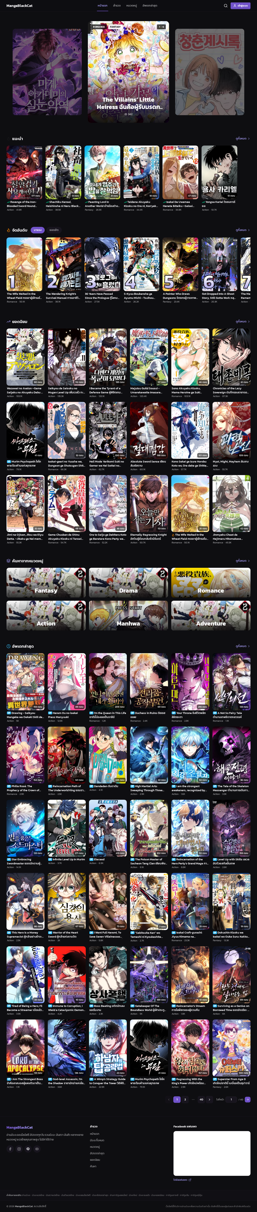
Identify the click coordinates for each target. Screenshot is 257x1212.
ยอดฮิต (54, 230)
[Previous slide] (14, 71)
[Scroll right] (246, 271)
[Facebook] (10, 1149)
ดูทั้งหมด (241, 139)
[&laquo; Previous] (168, 1099)
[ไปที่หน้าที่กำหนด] (247, 1099)
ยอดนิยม (95, 1160)
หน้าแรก (102, 5)
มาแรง (37, 230)
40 (201, 1099)
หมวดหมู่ (131, 5)
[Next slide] (242, 71)
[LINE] (28, 1149)
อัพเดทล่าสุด (150, 5)
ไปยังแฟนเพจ (180, 1180)
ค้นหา (93, 1166)
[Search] (225, 5)
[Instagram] (19, 1149)
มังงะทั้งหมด (97, 1140)
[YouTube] (37, 1149)
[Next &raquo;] (209, 1099)
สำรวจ (117, 5)
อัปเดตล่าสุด (97, 1153)
